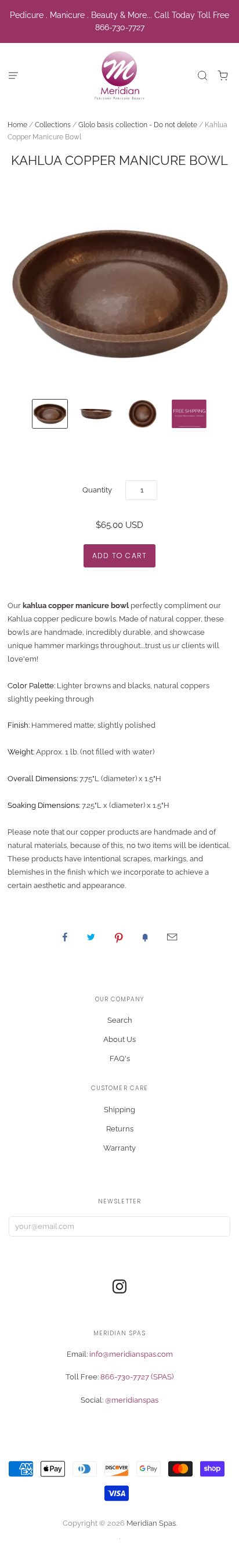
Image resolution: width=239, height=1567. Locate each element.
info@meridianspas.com (131, 1354)
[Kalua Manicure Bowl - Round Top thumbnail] (142, 414)
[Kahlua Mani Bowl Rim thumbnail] (96, 414)
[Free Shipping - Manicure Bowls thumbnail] (189, 414)
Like (65, 937)
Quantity (97, 490)
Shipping (119, 1109)
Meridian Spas (151, 1523)
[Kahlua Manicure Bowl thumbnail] (49, 414)
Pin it (119, 937)
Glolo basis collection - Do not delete (137, 125)
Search (119, 1020)
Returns (119, 1128)
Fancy (145, 937)
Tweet (91, 937)
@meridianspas (131, 1400)
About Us (119, 1039)
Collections (53, 125)
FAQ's (120, 1058)
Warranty (119, 1148)
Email (172, 937)
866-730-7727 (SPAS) (136, 1376)
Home (17, 125)
